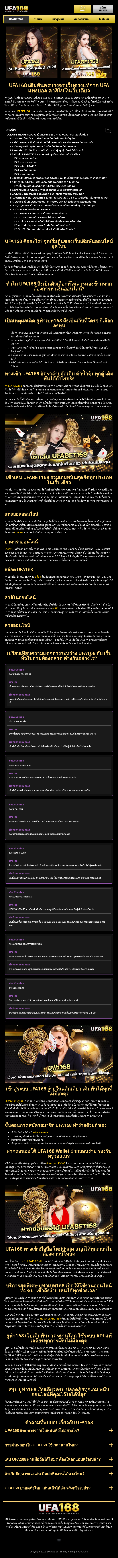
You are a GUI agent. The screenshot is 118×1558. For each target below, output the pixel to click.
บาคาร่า (9, 549)
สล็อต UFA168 (28, 166)
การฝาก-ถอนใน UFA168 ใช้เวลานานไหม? (43, 217)
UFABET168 (16, 19)
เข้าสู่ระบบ (58, 19)
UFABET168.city (58, 1552)
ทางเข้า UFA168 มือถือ (31, 1261)
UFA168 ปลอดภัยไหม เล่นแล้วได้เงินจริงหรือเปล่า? (48, 229)
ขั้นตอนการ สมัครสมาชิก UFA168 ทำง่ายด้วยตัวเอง (47, 186)
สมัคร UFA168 (40, 1132)
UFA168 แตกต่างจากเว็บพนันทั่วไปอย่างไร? (43, 214)
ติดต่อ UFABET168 (50, 1319)
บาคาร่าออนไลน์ (28, 162)
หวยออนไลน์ (27, 174)
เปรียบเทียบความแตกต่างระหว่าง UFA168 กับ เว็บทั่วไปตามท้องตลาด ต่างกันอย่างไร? (60, 178)
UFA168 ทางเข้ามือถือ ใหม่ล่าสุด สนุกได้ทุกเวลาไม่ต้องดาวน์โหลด (49, 194)
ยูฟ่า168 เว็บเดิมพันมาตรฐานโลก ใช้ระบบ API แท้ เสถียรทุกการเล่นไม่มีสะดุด (55, 202)
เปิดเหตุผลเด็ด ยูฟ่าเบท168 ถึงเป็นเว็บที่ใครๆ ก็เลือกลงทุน (45, 146)
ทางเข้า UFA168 (13, 386)
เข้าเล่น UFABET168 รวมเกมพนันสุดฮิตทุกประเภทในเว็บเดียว (47, 154)
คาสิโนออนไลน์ (28, 170)
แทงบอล (18, 532)
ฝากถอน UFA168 (55, 1163)
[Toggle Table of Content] (106, 130)
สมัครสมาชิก (81, 19)
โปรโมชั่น (104, 19)
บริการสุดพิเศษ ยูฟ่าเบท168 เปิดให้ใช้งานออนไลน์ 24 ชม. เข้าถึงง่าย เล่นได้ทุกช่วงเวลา (61, 198)
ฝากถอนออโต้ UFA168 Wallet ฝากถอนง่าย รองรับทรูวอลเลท (48, 190)
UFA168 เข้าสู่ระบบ (14, 1101)
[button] (59, 1433)
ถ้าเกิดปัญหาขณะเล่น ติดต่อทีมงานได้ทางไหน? (45, 225)
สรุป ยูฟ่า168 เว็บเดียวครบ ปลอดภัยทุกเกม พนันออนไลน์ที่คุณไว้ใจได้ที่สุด (55, 205)
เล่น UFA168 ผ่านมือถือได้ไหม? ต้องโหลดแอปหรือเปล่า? (51, 221)
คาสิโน (55, 608)
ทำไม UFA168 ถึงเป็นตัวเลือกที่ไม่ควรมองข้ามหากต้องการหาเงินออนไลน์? (53, 142)
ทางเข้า (38, 19)
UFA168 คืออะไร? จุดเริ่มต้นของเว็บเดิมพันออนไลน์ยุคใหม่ (45, 138)
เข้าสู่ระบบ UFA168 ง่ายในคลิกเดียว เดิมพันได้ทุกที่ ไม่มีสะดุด (46, 182)
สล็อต (38, 577)
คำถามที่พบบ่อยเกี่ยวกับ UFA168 (32, 209)
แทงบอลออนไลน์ (28, 158)
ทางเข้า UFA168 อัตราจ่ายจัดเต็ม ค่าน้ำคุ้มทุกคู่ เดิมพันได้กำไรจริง (49, 150)
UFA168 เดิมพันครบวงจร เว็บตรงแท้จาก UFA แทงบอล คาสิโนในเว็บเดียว (48, 135)
